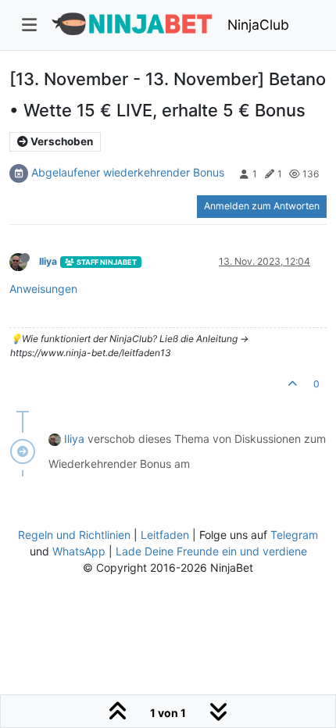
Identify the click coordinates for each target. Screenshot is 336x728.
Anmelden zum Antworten (262, 206)
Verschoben (60, 141)
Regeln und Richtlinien (74, 534)
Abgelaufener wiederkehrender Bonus (127, 172)
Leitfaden (165, 534)
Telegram (294, 534)
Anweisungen (43, 288)
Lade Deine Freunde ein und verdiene (211, 551)
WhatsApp (78, 551)
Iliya (48, 261)
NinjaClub (258, 24)
